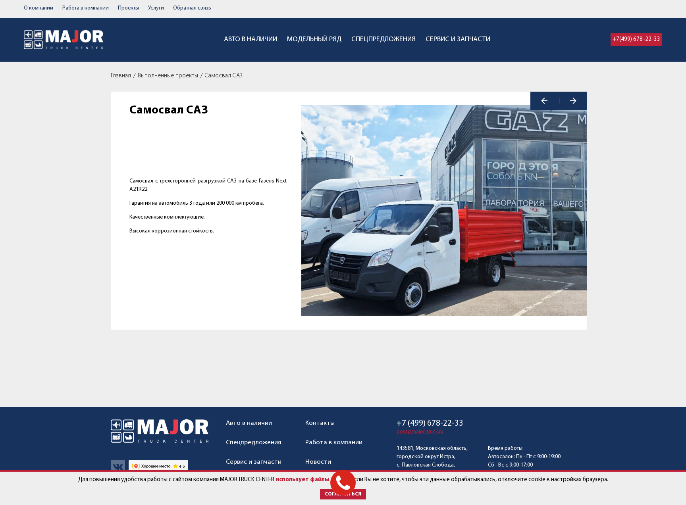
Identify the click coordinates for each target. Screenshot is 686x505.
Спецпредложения (383, 39)
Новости (318, 462)
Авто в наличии (250, 39)
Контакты (320, 423)
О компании (38, 8)
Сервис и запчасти (458, 39)
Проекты (128, 8)
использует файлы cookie (312, 480)
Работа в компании (85, 8)
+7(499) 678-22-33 (636, 39)
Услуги (156, 8)
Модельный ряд (314, 39)
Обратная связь (192, 8)
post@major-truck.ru (420, 432)
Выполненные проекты (168, 76)
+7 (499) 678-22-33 (430, 423)
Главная (121, 76)
